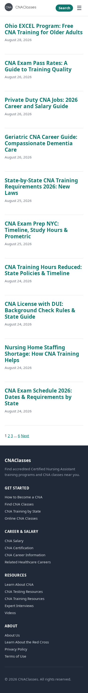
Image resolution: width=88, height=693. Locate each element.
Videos (10, 613)
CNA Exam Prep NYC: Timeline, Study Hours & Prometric (36, 230)
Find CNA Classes (19, 504)
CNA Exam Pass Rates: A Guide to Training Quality (38, 66)
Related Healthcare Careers (28, 562)
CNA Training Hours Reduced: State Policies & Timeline (43, 270)
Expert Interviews (19, 605)
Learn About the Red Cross (27, 642)
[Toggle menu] (79, 8)
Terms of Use (15, 656)
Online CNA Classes (21, 518)
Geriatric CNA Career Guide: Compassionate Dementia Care (41, 143)
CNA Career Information (25, 555)
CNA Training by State (23, 511)
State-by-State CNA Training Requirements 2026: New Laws (41, 187)
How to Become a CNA (23, 497)
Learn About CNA (19, 584)
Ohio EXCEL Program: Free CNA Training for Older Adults (44, 29)
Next (25, 435)
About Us (12, 635)
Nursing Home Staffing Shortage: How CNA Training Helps (42, 354)
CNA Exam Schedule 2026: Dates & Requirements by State (38, 397)
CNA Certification (19, 548)
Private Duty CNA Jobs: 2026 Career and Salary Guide (41, 103)
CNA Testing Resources (24, 591)
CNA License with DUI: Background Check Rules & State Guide (40, 310)
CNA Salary (14, 541)
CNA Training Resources (24, 598)
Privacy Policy (16, 649)
